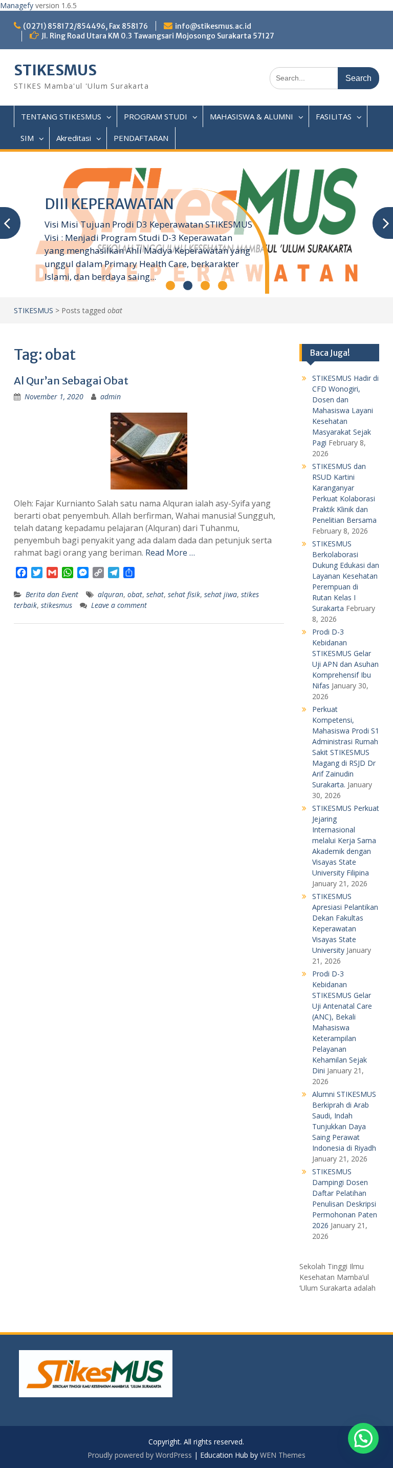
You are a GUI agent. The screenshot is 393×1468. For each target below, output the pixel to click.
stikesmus (56, 605)
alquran (110, 594)
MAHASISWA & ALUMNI (251, 116)
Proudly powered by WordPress (140, 1455)
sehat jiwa (220, 594)
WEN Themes (282, 1455)
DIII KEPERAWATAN (109, 204)
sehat (155, 594)
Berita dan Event (52, 594)
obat (134, 594)
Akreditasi (73, 138)
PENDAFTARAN (141, 138)
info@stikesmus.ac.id (213, 26)
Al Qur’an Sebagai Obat (71, 380)
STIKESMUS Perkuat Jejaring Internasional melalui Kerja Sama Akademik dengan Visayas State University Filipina (345, 840)
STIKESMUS (55, 70)
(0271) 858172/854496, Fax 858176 (85, 26)
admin (110, 396)
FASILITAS (334, 116)
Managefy (17, 5)
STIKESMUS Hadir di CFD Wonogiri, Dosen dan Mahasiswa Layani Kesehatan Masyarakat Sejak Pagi (345, 410)
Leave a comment (119, 605)
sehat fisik (184, 594)
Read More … (170, 552)
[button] (363, 1438)
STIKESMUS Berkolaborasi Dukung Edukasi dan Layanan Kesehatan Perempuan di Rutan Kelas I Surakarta (345, 576)
